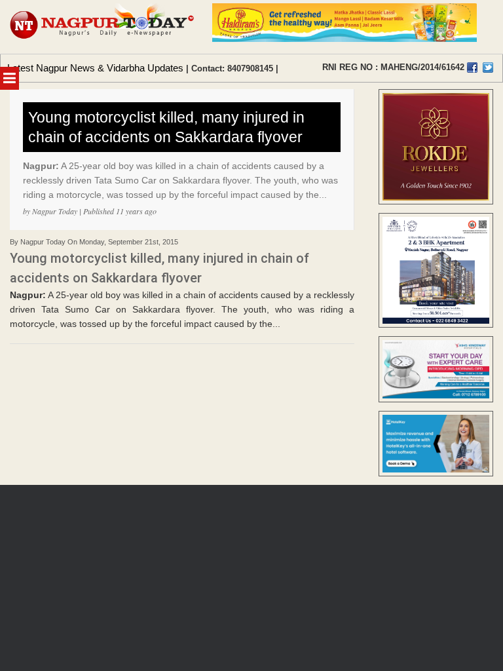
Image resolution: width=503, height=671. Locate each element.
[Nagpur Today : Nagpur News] (103, 26)
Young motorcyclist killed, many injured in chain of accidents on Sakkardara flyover (166, 127)
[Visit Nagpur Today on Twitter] (488, 67)
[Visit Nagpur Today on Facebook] (472, 67)
